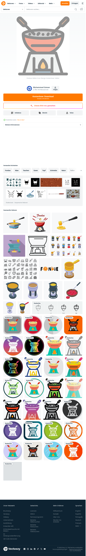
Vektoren (10, 3)
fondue (7, 170)
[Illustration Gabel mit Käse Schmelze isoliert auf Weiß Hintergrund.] (67, 223)
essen (36, 170)
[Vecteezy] (3, 3)
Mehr (51, 3)
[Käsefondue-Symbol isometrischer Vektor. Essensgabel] (24, 307)
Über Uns (56, 517)
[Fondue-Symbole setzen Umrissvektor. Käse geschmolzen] (20, 268)
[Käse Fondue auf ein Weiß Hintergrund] (40, 223)
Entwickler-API (8, 526)
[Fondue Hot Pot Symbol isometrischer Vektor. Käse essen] (12, 290)
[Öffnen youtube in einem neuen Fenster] (45, 549)
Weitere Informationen (12, 125)
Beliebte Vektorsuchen (35, 521)
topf (44, 170)
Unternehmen (8, 520)
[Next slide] (77, 170)
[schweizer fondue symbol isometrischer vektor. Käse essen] (33, 290)
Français (77, 523)
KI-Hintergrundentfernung (11, 535)
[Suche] (76, 9)
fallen (72, 170)
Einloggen (75, 3)
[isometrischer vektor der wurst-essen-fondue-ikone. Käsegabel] (73, 290)
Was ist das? (20, 120)
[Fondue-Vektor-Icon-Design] (12, 325)
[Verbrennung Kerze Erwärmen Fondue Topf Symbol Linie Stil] (38, 246)
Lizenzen (33, 511)
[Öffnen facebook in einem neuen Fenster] (24, 549)
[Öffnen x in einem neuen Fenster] (41, 549)
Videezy (6, 517)
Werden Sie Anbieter (57, 521)
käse (16, 170)
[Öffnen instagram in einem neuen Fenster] (28, 549)
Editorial (41, 3)
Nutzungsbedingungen (58, 549)
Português (77, 517)
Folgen (55, 89)
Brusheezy (7, 511)
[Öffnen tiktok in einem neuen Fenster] (38, 549)
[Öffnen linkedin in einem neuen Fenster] (31, 549)
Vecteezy (6, 514)
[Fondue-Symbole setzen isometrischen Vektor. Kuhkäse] (66, 246)
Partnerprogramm (36, 517)
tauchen (26, 170)
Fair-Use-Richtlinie (73, 550)
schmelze (53, 170)
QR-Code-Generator (10, 539)
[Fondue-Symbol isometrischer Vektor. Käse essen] (53, 290)
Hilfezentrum (57, 511)
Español (76, 514)
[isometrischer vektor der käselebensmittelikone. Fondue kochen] (72, 268)
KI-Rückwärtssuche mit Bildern (11, 530)
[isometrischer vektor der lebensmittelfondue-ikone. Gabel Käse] (9, 307)
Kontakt (56, 514)
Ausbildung (7, 523)
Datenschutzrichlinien (74, 549)
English (76, 511)
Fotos (21, 3)
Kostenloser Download (43, 97)
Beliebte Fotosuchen (34, 526)
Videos (30, 3)
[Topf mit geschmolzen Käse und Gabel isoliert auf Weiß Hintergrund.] (15, 223)
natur (64, 170)
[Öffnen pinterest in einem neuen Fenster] (34, 549)
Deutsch (77, 520)
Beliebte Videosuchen (34, 530)
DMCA (32, 514)
